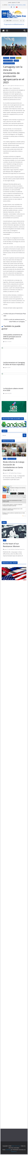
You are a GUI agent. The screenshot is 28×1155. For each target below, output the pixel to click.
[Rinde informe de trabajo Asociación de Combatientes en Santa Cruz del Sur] (14, 449)
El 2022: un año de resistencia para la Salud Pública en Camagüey (14, 320)
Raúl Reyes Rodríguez (17, 473)
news (5, 540)
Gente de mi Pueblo (12, 458)
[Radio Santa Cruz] (3, 30)
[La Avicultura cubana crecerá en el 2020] (14, 374)
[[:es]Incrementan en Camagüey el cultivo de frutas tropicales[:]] (14, 348)
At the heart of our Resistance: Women (11, 545)
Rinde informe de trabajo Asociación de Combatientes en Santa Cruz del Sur (13, 466)
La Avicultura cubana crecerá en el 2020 (13, 389)
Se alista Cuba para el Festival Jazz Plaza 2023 (14, 315)
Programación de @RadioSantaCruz (14, 24)
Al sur (5, 458)
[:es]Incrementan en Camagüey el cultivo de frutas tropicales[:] (14, 363)
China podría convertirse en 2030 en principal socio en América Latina (12, 337)
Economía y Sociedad (8, 60)
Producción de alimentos (9, 63)
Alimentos (13, 57)
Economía (19, 57)
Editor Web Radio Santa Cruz (18, 85)
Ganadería (16, 60)
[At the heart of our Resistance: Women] (14, 531)
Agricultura (6, 57)
